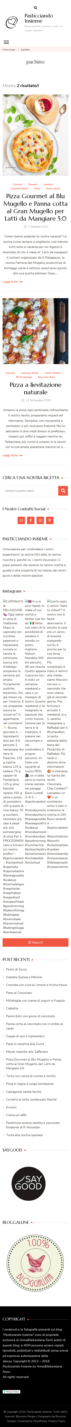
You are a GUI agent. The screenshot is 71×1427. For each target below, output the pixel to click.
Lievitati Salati (19, 188)
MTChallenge (24, 377)
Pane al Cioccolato (19, 993)
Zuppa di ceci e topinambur (25, 1036)
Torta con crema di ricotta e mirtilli (31, 1076)
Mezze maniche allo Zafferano (27, 1052)
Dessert (33, 184)
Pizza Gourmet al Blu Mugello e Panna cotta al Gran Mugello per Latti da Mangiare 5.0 (35, 207)
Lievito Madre (52, 373)
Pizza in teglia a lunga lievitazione (30, 1084)
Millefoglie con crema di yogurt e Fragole (35, 1001)
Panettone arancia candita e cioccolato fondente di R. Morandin (33, 1125)
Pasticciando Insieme (39, 18)
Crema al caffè (16, 1115)
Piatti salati (53, 188)
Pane (37, 188)
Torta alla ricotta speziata (24, 1135)
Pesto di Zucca (16, 969)
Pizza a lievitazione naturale (36, 388)
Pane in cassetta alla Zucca (25, 1044)
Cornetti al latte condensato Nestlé (31, 1099)
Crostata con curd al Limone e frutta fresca (36, 985)
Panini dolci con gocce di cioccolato (30, 1016)
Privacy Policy (56, 1421)
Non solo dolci (46, 377)
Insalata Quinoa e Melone (24, 977)
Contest (17, 184)
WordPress (40, 1421)
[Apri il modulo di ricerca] (35, 8)
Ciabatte (12, 1008)
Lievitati (48, 184)
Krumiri (11, 1107)
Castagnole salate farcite (23, 1092)
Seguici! (37, 942)
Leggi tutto (10, 282)
